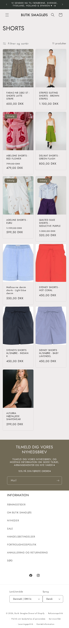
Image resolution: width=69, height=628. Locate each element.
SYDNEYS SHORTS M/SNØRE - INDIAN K (17, 353)
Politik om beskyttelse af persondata (28, 618)
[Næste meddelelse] (62, 4)
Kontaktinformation (45, 624)
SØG (10, 560)
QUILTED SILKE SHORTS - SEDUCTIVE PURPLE (50, 223)
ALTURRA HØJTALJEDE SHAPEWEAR (13, 416)
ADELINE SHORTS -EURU (16, 222)
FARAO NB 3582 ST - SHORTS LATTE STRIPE (18, 95)
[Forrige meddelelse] (6, 4)
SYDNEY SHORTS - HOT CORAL (49, 289)
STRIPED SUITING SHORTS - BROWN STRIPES (49, 95)
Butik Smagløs (21, 613)
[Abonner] (58, 480)
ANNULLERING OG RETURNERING (27, 552)
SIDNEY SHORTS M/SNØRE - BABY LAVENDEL (48, 353)
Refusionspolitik (55, 613)
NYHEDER (13, 520)
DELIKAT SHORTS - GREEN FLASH (49, 157)
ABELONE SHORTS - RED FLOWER (17, 157)
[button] (7, 15)
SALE (10, 528)
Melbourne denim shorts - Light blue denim (16, 290)
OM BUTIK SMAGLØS (19, 512)
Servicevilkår (55, 618)
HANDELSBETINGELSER (21, 536)
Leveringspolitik (25, 624)
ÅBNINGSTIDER (16, 504)
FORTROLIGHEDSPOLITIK (21, 544)
